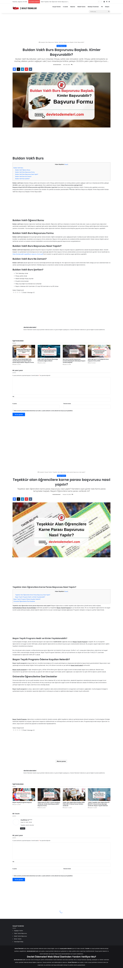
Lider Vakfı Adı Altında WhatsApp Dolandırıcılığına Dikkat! (48, 360)
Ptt (102, 6)
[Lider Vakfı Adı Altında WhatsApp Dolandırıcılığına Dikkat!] (49, 351)
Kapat (66, 164)
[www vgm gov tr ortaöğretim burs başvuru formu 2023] (99, 351)
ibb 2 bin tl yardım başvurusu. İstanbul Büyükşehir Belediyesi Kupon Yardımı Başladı (74, 360)
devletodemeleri (57, 64)
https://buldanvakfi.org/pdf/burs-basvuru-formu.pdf (28, 254)
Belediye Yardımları (93, 6)
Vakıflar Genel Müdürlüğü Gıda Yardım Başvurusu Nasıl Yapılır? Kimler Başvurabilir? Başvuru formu (23, 360)
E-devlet (65, 6)
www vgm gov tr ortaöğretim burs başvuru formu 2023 (98, 360)
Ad (13, 396)
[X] (18, 69)
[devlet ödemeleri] (25, 8)
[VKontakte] (30, 69)
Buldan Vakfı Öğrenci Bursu (22, 170)
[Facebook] (14, 69)
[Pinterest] (26, 69)
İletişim (107, 6)
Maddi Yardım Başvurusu (20, 936)
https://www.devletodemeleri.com (64, 953)
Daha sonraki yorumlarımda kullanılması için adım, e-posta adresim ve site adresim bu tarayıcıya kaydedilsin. (43, 410)
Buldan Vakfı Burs (18, 167)
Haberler (72, 6)
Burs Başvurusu (50, 42)
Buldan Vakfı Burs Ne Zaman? (23, 176)
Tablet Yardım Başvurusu (20, 933)
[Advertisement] (61, 27)
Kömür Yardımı (17, 939)
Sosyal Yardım (56, 6)
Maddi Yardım (81, 6)
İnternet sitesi (67, 403)
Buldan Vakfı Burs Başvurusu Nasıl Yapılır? (26, 174)
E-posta (15, 403)
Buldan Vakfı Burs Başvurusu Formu (25, 172)
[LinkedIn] (22, 69)
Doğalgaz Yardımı (18, 930)
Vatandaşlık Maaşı (18, 941)
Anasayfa (42, 42)
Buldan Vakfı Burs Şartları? (22, 178)
